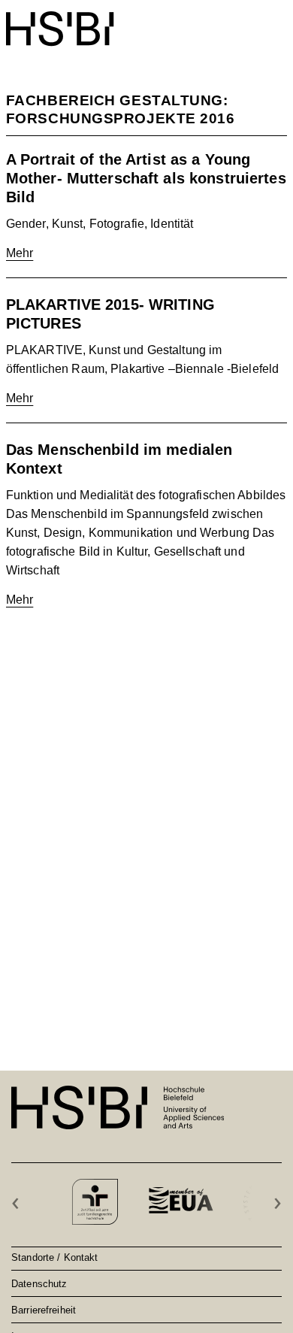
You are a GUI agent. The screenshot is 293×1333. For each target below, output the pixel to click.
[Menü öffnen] (277, 21)
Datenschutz (39, 1283)
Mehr (20, 253)
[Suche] (241, 21)
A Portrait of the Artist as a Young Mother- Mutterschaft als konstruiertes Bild (146, 178)
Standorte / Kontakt (54, 1257)
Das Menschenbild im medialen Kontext (119, 459)
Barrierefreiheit (43, 1309)
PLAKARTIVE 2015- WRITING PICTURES (110, 314)
